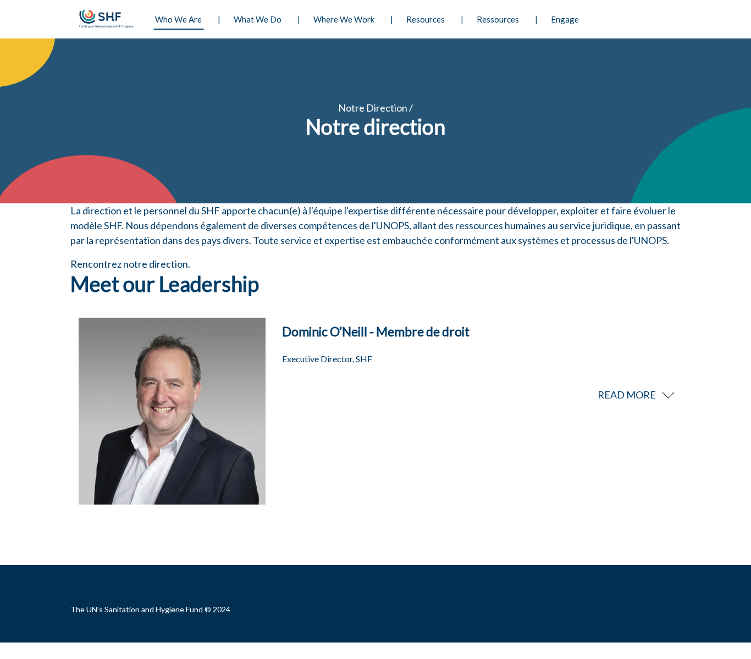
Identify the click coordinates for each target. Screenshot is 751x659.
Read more (627, 395)
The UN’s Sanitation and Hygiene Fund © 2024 (150, 609)
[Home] (104, 19)
